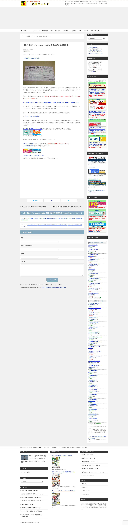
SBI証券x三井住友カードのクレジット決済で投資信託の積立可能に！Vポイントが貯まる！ (97, 144)
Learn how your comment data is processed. (54, 287)
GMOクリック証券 (28, 143)
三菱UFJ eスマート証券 (35, 129)
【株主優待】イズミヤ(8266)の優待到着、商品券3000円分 (34, 206)
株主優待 (66, 30)
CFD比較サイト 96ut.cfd (28, 504)
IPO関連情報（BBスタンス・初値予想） (91, 465)
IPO (51, 30)
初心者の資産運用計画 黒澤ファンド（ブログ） (33, 494)
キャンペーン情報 (95, 30)
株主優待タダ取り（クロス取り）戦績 (34, 155)
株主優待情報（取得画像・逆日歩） (90, 468)
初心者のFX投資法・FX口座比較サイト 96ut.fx (32, 500)
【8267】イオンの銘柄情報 (31, 58)
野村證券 (90, 270)
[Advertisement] (64, 17)
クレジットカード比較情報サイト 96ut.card (32, 511)
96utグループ (24, 30)
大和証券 (90, 348)
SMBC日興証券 (91, 265)
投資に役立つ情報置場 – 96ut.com (30, 490)
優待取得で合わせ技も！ (94, 231)
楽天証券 (94, 99)
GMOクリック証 (92, 362)
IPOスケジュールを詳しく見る (95, 53)
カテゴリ (34, 30)
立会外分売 (73, 30)
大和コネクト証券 (92, 333)
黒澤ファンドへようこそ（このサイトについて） (93, 472)
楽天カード (99, 99)
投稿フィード (85, 487)
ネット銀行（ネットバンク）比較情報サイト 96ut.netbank (32, 515)
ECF (80, 30)
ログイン (84, 483)
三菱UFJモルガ (91, 260)
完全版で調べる (92, 71)
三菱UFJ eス (91, 256)
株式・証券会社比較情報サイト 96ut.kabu (31, 497)
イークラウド (91, 167)
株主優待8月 (26, 51)
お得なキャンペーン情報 (87, 454)
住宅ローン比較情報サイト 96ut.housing (31, 507)
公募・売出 (58, 30)
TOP (31, 447)
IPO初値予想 (45, 30)
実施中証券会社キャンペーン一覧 (90, 461)
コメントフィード (86, 490)
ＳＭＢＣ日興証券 (28, 146)
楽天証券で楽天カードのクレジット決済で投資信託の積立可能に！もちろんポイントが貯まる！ (97, 113)
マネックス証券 (93, 83)
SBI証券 (93, 135)
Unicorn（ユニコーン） (93, 179)
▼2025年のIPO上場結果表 (94, 50)
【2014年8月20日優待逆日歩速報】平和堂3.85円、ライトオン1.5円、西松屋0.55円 (68, 206)
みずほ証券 (91, 251)
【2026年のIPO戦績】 (93, 47)
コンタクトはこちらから (87, 475)
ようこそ (86, 30)
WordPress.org (85, 494)
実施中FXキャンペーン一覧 (88, 458)
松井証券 (25, 129)
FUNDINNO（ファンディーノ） (95, 161)
